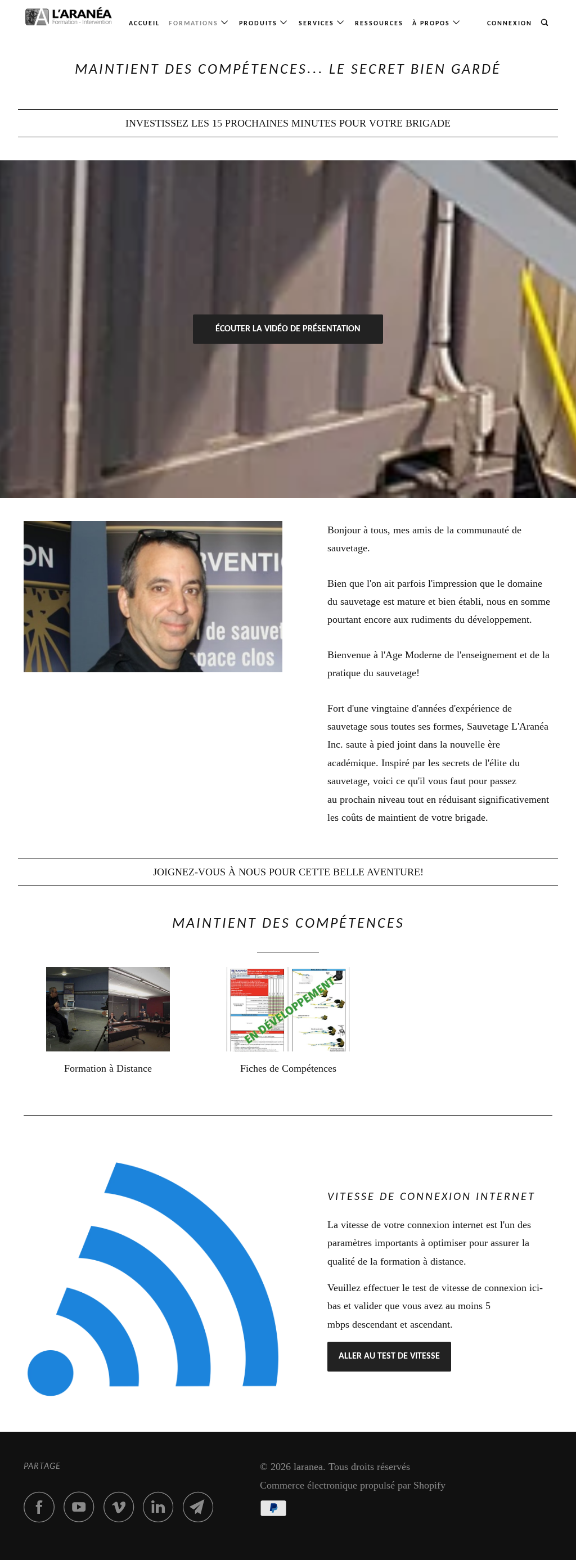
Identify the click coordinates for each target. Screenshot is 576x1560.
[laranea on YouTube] (82, 1506)
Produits (259, 23)
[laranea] (69, 16)
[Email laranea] (201, 1506)
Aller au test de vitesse (389, 1356)
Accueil (144, 23)
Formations (195, 23)
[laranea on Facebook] (42, 1506)
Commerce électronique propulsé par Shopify (353, 1485)
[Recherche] (545, 23)
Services (318, 23)
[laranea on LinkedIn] (161, 1506)
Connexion (509, 23)
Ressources (379, 23)
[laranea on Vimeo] (122, 1506)
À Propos (432, 23)
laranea (308, 1466)
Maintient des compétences (288, 924)
